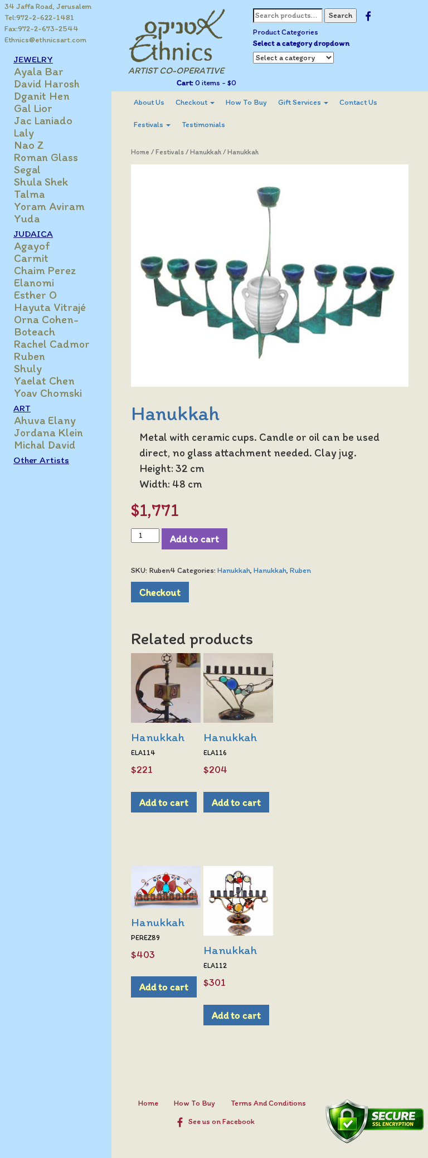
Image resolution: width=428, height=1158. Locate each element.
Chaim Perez (45, 270)
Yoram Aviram (49, 206)
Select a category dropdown (301, 43)
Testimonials (203, 124)
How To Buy (246, 102)
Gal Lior (33, 108)
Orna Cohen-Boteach (46, 325)
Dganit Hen (42, 96)
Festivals (149, 124)
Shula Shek (41, 182)
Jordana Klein (48, 432)
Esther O (35, 295)
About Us (149, 102)
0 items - (214, 82)
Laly (24, 132)
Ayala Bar (39, 71)
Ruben (29, 356)
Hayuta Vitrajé (50, 307)
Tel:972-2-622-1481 (39, 17)
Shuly (28, 368)
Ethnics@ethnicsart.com (45, 40)
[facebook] (368, 15)
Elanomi (34, 282)
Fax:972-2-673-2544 (41, 28)
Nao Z (29, 145)
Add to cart (194, 538)
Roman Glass (46, 157)
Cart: (185, 82)
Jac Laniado (43, 120)
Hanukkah (205, 152)
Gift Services (300, 102)
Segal (27, 169)
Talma (29, 194)
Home (140, 152)
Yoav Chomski (48, 393)
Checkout (192, 102)
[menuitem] (149, 102)
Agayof (32, 246)
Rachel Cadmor (52, 344)
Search (340, 15)
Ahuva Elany (45, 420)
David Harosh (47, 83)
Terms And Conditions (268, 1103)
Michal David (44, 445)
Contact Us (358, 102)
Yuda (27, 218)
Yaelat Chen (44, 380)
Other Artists (41, 459)
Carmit (31, 258)
